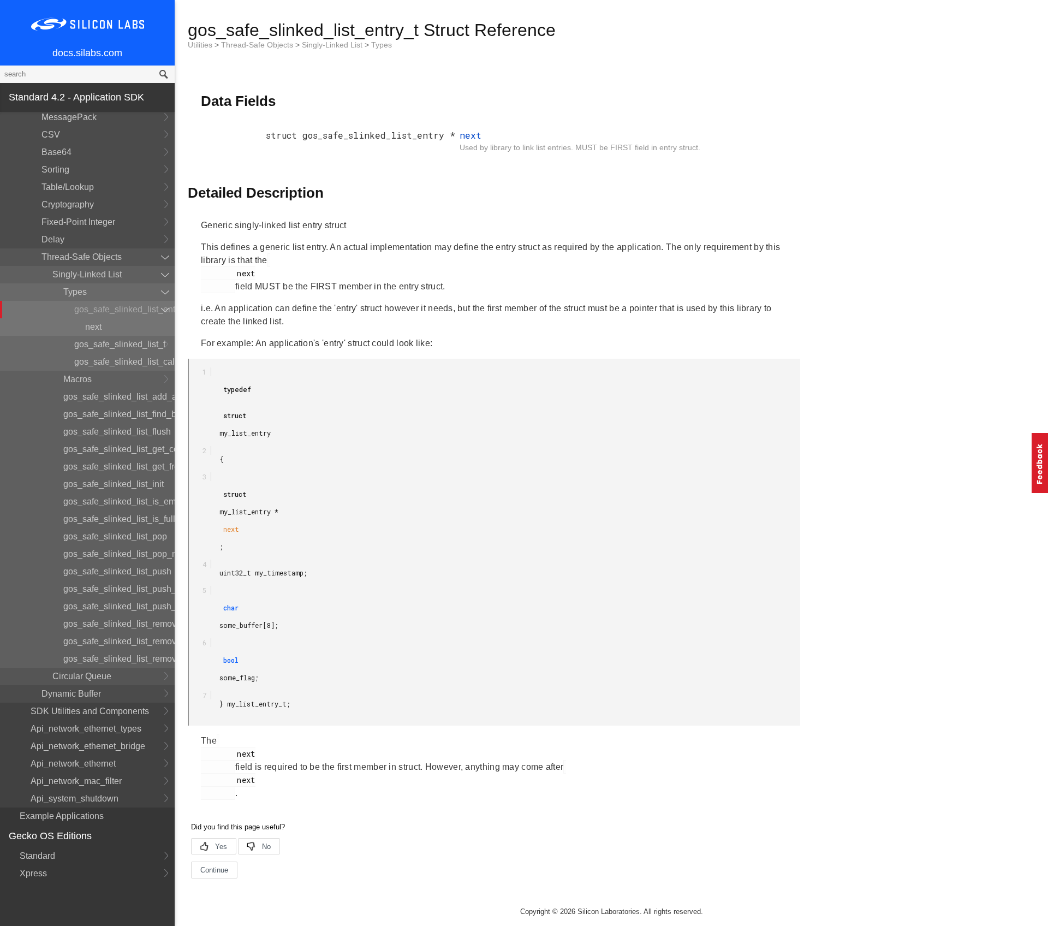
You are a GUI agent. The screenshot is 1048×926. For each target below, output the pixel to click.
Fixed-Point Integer (78, 222)
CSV (50, 134)
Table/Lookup (67, 187)
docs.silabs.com (87, 53)
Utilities (201, 44)
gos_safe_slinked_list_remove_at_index (119, 641)
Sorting (55, 169)
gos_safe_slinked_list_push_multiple (119, 606)
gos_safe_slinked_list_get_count (119, 449)
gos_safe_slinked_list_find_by (119, 414)
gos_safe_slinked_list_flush (117, 431)
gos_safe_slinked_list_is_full (119, 519)
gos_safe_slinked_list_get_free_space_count (119, 466)
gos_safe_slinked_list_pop (115, 536)
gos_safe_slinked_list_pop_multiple (119, 554)
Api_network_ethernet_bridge (88, 746)
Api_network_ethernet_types (86, 728)
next (93, 326)
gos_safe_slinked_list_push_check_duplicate (119, 588)
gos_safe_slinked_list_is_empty (119, 501)
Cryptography (67, 204)
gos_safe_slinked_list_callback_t (124, 361)
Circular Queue (81, 676)
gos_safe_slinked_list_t (119, 344)
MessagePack (69, 117)
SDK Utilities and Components (90, 711)
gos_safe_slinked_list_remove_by (119, 658)
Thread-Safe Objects (81, 257)
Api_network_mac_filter (76, 781)
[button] (1040, 463)
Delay (52, 239)
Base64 (56, 152)
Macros (77, 379)
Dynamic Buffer (71, 693)
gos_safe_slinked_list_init (113, 484)
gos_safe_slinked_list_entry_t (124, 309)
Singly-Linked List (87, 274)
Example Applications (62, 816)
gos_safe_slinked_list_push (117, 571)
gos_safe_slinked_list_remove (119, 623)
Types (75, 291)
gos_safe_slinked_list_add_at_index (119, 396)
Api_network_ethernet (73, 763)
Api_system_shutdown (74, 798)
